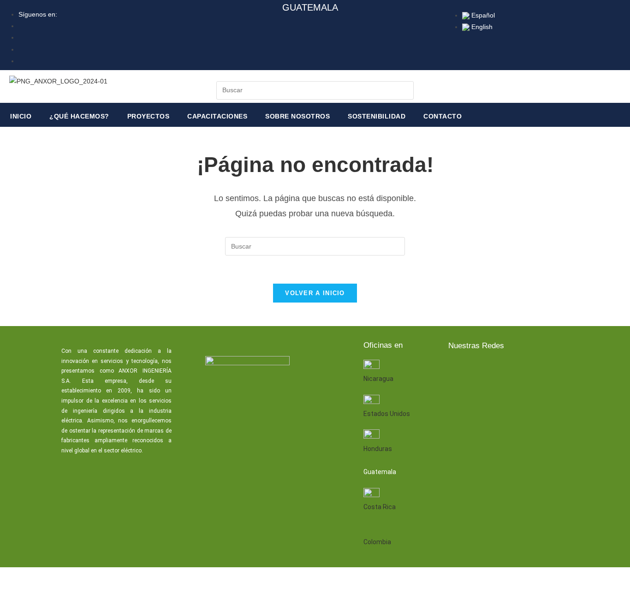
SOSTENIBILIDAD (376, 116)
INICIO (20, 116)
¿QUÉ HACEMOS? (79, 116)
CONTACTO (442, 116)
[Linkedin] (487, 370)
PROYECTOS (148, 116)
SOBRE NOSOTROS (297, 116)
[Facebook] (458, 370)
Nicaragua (378, 378)
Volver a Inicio (315, 293)
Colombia (377, 542)
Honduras (377, 448)
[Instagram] (547, 370)
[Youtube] (517, 370)
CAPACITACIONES (217, 116)
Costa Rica (379, 507)
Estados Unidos (386, 413)
